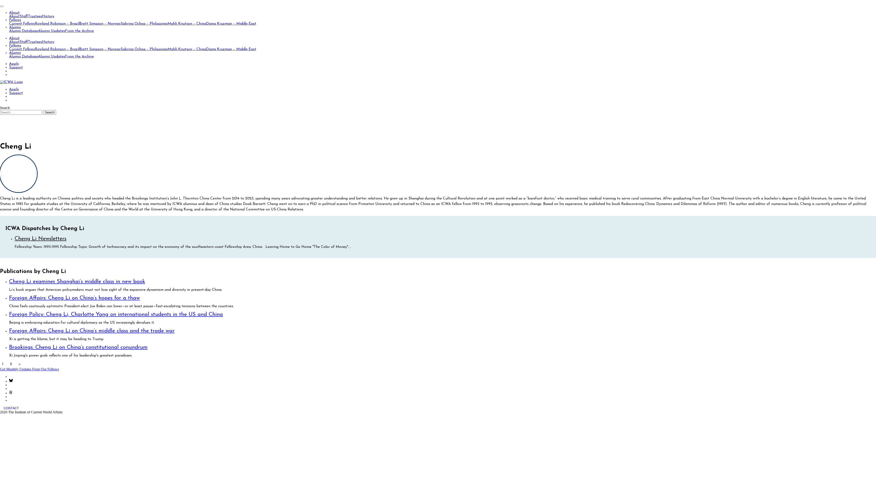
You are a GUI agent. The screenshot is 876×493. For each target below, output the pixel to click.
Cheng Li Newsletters (40, 238)
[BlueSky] (11, 381)
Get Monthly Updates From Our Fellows (29, 369)
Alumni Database (23, 31)
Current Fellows (22, 24)
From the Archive (79, 31)
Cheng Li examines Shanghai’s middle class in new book (77, 281)
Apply (14, 64)
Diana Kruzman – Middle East (231, 24)
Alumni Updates (51, 31)
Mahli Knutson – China (187, 24)
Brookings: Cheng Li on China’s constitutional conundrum (78, 347)
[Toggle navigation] (2, 6)
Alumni (15, 27)
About (14, 13)
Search (5, 108)
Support (16, 67)
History (48, 16)
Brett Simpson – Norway (100, 24)
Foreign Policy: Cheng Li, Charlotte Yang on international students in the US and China (116, 314)
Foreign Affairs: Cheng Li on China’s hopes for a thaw (74, 298)
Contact (11, 408)
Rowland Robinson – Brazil (57, 24)
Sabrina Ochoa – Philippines (144, 24)
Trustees (35, 16)
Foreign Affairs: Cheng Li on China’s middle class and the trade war (92, 331)
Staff (24, 16)
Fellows (15, 20)
